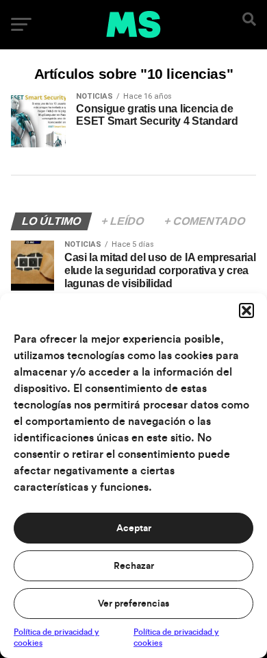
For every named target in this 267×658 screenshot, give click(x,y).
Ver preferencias (133, 604)
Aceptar (133, 528)
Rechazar (134, 566)
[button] (246, 310)
